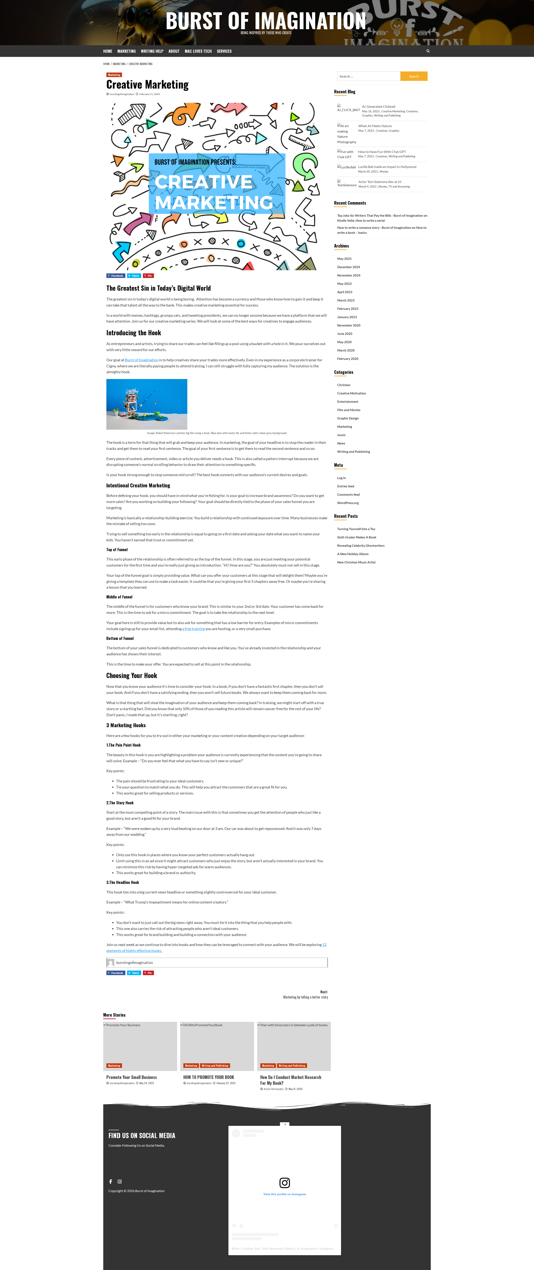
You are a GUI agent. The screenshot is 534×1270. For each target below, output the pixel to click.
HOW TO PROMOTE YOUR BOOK (208, 1077)
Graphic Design (348, 418)
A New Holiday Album (353, 554)
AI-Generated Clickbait (378, 106)
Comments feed (348, 494)
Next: (305, 994)
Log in (341, 478)
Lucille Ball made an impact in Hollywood (387, 167)
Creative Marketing (393, 111)
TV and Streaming (399, 186)
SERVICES (224, 51)
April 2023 (344, 292)
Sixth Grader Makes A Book (356, 537)
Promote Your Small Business (131, 1077)
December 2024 (348, 267)
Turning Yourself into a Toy (356, 529)
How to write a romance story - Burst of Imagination (374, 227)
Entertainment (347, 401)
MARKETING (126, 51)
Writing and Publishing (215, 1065)
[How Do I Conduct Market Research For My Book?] (294, 1046)
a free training (193, 628)
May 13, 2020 (295, 1089)
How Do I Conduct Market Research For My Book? (290, 1080)
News (341, 443)
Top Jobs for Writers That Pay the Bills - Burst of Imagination (380, 215)
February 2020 (347, 359)
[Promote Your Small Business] (140, 1046)
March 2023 (346, 300)
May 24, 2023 (147, 1083)
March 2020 (346, 350)
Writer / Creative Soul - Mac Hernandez (258, 1248)
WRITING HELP (152, 51)
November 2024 (348, 275)
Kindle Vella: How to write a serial (361, 220)
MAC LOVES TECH (198, 51)
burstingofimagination (122, 94)
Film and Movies (348, 410)
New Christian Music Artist (356, 562)
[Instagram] (119, 1181)
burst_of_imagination (302, 1248)
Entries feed (345, 486)
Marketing (114, 74)
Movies (384, 171)
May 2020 (344, 342)
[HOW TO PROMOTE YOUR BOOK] (217, 1046)
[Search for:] (368, 76)
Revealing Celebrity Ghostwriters (361, 545)
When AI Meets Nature (375, 126)
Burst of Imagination (265, 19)
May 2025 (344, 259)
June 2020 (344, 334)
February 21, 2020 (149, 94)
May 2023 (344, 284)
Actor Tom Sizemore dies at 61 (380, 182)
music (341, 435)
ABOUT (174, 51)
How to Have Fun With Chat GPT (382, 152)
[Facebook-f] (110, 1181)
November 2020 (348, 325)
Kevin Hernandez (274, 1089)
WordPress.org (348, 503)
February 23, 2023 (226, 1083)
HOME (107, 51)
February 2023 (347, 309)
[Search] (428, 51)
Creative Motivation (351, 393)
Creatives (412, 111)
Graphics (367, 115)
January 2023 (347, 317)
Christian (343, 385)
